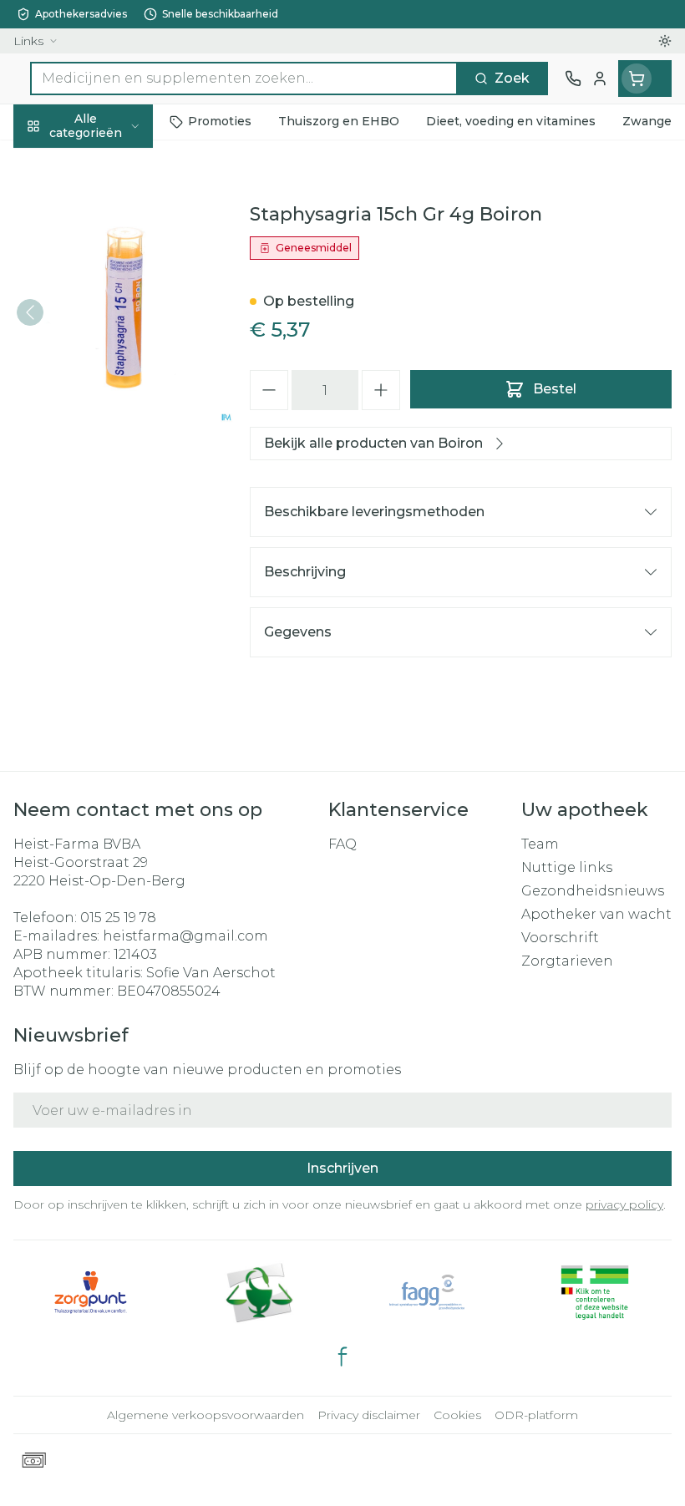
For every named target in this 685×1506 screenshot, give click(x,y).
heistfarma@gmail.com (185, 936)
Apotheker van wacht (596, 914)
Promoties (49, 161)
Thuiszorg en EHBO (106, 452)
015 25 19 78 (118, 917)
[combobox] (244, 78)
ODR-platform (536, 1414)
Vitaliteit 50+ (106, 375)
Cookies (457, 1414)
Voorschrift (560, 938)
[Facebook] (342, 1356)
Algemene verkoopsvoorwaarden (205, 1414)
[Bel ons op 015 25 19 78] (573, 78)
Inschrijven (342, 1168)
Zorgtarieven (567, 961)
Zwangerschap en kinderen (106, 329)
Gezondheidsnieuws (592, 891)
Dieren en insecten (106, 490)
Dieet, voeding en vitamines (106, 276)
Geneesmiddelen (106, 528)
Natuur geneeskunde (106, 413)
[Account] (599, 78)
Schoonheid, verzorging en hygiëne (106, 214)
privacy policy (624, 1204)
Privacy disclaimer (368, 1414)
